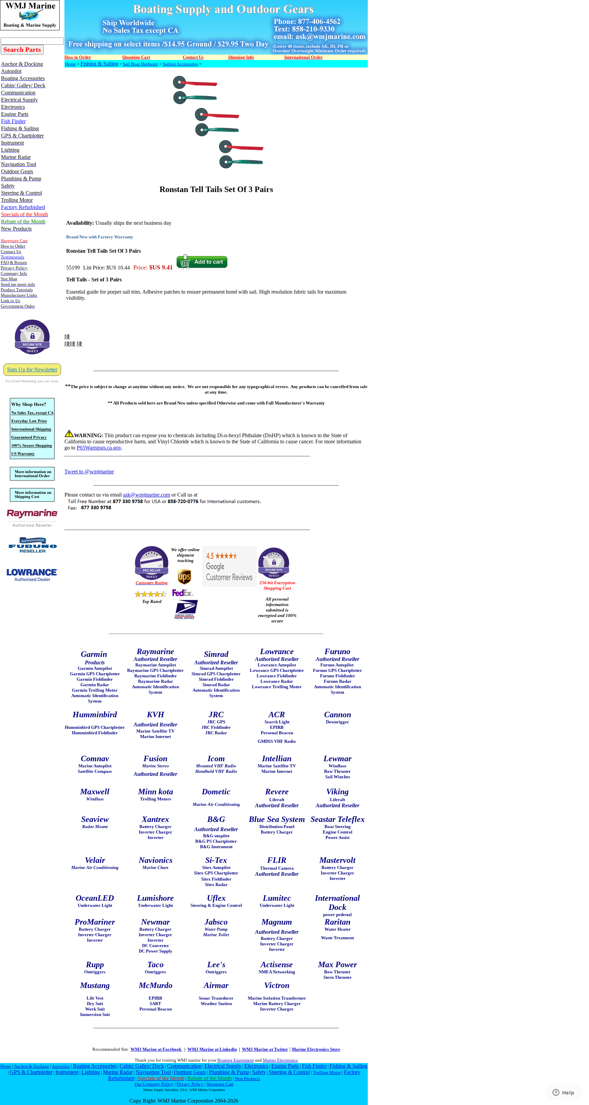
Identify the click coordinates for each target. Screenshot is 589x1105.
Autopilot (61, 1066)
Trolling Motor (327, 1072)
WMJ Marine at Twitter (265, 1049)
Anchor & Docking (31, 1066)
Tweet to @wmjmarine (89, 471)
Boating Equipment (235, 1060)
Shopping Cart (220, 1084)
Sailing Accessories (180, 64)
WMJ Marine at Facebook (156, 1049)
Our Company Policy (154, 1084)
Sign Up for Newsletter (32, 369)
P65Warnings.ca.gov (99, 448)
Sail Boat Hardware (140, 64)
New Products (247, 1078)
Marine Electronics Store (316, 1049)
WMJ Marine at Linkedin (212, 1049)
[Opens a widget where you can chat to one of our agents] (563, 1093)
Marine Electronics (280, 1060)
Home (70, 64)
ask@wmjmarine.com (146, 495)
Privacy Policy (190, 1084)
